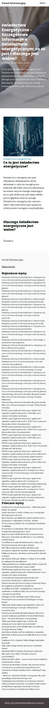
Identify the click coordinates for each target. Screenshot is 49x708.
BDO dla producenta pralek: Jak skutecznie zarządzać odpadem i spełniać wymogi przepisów (23, 549)
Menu (42, 3)
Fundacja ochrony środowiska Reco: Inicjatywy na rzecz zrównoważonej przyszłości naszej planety (23, 278)
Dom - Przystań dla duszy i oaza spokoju (19, 618)
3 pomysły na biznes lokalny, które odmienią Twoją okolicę (23, 671)
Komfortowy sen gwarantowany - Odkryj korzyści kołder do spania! (23, 508)
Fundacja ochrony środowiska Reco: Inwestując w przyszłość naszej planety (23, 341)
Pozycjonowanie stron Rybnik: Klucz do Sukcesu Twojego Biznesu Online (22, 627)
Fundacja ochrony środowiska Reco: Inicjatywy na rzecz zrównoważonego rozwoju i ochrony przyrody (23, 315)
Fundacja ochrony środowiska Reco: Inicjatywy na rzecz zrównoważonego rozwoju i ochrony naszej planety (24, 285)
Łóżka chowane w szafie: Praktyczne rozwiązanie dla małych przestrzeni (23, 513)
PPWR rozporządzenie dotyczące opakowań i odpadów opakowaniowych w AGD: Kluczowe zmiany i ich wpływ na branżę (21, 413)
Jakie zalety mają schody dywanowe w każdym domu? (22, 646)
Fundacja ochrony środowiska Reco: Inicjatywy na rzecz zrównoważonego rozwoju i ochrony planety (24, 390)
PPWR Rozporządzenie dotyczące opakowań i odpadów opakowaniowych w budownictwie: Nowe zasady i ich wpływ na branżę (24, 572)
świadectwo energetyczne (17, 158)
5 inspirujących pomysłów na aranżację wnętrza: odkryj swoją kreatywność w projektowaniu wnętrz (24, 682)
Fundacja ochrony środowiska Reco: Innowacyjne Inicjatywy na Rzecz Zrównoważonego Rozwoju (23, 300)
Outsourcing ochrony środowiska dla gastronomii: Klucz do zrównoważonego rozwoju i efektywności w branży (24, 405)
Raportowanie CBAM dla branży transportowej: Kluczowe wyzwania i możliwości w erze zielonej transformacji (23, 537)
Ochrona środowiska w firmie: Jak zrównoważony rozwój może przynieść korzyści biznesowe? (23, 665)
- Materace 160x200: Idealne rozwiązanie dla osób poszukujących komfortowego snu (23, 676)
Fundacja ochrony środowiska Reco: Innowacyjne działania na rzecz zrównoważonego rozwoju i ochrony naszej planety (23, 361)
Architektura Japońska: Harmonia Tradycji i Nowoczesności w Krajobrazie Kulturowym (21, 687)
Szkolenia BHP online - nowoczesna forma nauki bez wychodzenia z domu (24, 660)
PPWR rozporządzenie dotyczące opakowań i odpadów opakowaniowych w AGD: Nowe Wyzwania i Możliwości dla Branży (24, 446)
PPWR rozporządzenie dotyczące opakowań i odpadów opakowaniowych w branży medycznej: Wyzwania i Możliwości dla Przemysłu (23, 497)
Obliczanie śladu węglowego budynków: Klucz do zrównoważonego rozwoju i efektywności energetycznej (23, 607)
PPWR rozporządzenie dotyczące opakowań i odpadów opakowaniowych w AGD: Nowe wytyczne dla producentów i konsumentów (24, 421)
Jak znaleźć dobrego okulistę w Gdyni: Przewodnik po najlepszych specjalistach (23, 559)
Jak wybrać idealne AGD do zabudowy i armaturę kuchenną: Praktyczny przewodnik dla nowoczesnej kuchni (24, 635)
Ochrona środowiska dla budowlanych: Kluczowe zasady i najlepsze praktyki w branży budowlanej (23, 614)
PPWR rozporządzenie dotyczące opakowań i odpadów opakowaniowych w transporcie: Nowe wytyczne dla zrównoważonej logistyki (23, 489)
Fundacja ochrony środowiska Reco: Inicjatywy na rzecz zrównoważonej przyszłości (23, 327)
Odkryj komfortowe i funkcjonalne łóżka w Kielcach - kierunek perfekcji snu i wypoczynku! (24, 565)
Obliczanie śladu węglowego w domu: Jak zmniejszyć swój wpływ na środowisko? (19, 622)
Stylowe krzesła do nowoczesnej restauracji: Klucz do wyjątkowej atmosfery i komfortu (24, 584)
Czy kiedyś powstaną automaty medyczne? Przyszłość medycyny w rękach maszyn (20, 579)
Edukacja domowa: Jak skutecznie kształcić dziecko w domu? (24, 554)
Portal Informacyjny (14, 3)
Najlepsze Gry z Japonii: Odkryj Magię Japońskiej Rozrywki (23, 641)
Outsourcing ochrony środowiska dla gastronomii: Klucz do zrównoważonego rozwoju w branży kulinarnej (24, 397)
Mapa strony (8, 266)
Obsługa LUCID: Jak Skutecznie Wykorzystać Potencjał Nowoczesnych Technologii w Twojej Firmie (22, 599)
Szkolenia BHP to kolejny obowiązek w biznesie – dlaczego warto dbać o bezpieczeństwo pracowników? (23, 654)
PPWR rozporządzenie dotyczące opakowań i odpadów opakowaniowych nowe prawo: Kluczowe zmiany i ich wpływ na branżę (24, 462)
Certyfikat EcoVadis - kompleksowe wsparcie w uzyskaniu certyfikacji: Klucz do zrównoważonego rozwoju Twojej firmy (23, 591)
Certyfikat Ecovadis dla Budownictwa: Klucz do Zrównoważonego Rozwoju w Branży (22, 543)
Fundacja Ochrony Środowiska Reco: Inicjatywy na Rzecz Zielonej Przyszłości (24, 346)
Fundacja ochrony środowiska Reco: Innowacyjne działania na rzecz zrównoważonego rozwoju (23, 368)
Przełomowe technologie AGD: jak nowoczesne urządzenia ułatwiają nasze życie (22, 530)
